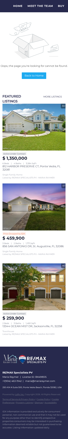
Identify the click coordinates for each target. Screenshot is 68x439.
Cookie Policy (43, 399)
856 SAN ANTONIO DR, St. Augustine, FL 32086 (33, 246)
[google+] (37, 432)
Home (18, 6)
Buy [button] (61, 6)
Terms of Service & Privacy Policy (18, 399)
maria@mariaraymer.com (40, 381)
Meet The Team (40, 6)
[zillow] (17, 432)
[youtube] (30, 432)
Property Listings (24, 402)
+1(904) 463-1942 (12, 381)
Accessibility (51, 402)
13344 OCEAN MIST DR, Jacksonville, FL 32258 (32, 326)
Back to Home (34, 75)
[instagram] (24, 432)
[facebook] (4, 432)
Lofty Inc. (19, 394)
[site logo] (26, 368)
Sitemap (39, 402)
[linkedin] (10, 432)
